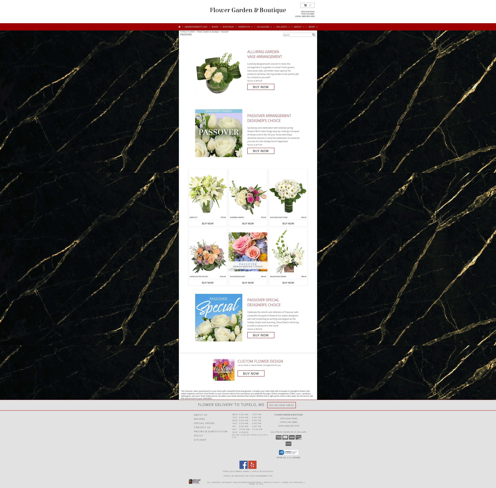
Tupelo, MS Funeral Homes (236, 471)
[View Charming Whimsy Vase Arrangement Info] (248, 192)
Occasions (263, 26)
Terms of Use (256, 484)
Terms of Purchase (292, 482)
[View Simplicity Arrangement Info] (207, 192)
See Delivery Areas (281, 405)
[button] (308, 5)
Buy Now (261, 87)
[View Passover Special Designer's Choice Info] (220, 317)
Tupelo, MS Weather (233, 476)
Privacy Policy (272, 482)
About (298, 26)
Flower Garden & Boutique (248, 10)
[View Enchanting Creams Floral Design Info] (288, 251)
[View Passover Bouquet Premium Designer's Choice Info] (248, 251)
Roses (215, 26)
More (312, 26)
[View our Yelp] (252, 468)
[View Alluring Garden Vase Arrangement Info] (220, 69)
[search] (314, 34)
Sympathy (244, 26)
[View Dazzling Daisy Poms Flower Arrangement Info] (288, 192)
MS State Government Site (259, 476)
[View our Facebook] (243, 468)
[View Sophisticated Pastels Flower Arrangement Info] (207, 251)
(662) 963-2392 (308, 16)
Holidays (281, 26)
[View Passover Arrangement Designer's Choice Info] (220, 133)
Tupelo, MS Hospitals (262, 471)
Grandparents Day (196, 26)
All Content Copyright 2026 (222, 482)
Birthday (228, 26)
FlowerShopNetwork (249, 482)
